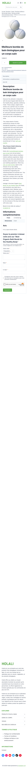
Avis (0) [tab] (5, 82)
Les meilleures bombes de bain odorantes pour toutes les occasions (13, 433)
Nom (5, 263)
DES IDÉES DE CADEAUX (9, 724)
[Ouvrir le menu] (25, 3)
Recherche (21, 7)
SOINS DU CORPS (7, 717)
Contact (4, 750)
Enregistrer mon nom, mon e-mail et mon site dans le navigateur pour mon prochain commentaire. (14, 278)
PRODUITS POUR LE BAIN (9, 714)
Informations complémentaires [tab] (11, 79)
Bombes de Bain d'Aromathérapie (14, 70)
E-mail (5, 269)
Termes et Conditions (10, 736)
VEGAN (4, 721)
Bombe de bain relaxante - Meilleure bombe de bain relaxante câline (12, 616)
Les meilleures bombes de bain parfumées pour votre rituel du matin (13, 508)
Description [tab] (6, 76)
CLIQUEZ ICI (6, 208)
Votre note (6, 248)
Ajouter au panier (18, 62)
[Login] (18, 2)
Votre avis (6, 253)
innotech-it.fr (22, 765)
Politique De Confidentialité (12, 734)
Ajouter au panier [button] (9, 332)
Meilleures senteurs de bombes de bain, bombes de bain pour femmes (13, 471)
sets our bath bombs (9, 165)
